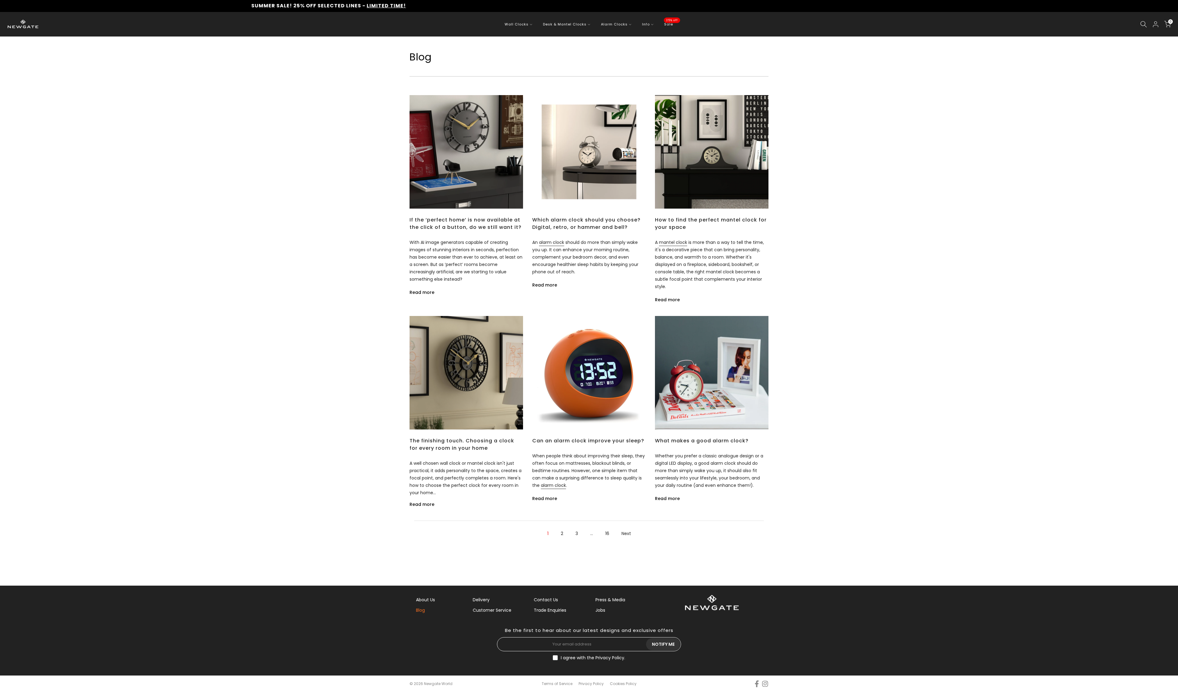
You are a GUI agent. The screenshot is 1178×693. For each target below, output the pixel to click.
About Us (425, 600)
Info (646, 24)
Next (626, 533)
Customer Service (492, 610)
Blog (420, 610)
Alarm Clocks (614, 24)
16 (607, 533)
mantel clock (673, 242)
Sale (671, 24)
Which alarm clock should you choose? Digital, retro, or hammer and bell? (586, 223)
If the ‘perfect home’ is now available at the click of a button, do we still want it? (466, 223)
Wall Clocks (517, 24)
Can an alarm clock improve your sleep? (588, 440)
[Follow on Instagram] (765, 684)
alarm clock (551, 242)
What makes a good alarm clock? (702, 440)
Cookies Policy (623, 683)
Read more (422, 292)
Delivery (481, 600)
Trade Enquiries (550, 610)
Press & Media (610, 600)
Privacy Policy (609, 658)
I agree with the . (593, 658)
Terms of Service (557, 683)
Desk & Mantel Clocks (565, 24)
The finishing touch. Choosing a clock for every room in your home (462, 444)
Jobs (600, 610)
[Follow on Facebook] (756, 684)
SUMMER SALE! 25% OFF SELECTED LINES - (252, 5)
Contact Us (546, 600)
